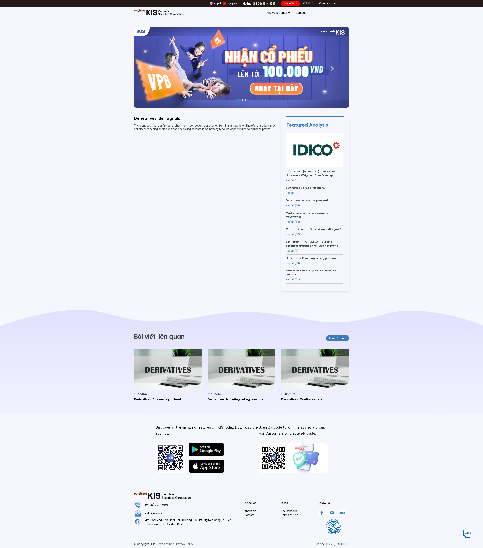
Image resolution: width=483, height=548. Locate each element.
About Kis (250, 511)
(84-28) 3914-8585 (264, 3)
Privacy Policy (184, 544)
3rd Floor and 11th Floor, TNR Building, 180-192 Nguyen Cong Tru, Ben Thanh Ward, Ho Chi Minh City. (188, 522)
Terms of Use (289, 515)
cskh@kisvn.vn (154, 513)
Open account (328, 3)
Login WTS (290, 3)
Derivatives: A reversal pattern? (157, 399)
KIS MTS (308, 3)
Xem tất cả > (337, 338)
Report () (292, 180)
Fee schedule (289, 511)
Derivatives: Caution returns (302, 399)
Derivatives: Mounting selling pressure (236, 399)
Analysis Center (277, 13)
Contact (301, 13)
